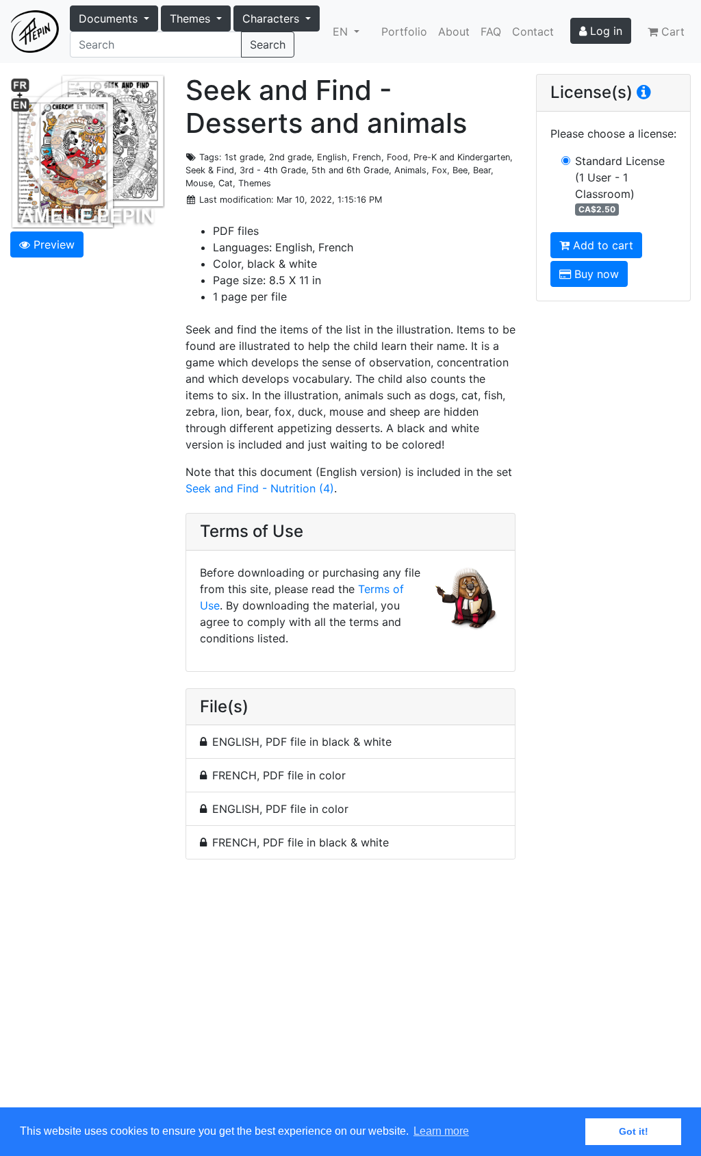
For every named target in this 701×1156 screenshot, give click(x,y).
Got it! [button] (633, 1131)
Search (267, 44)
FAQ (491, 31)
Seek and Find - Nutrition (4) (260, 488)
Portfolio (404, 31)
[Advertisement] (350, 991)
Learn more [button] (441, 1131)
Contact (533, 31)
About (454, 31)
